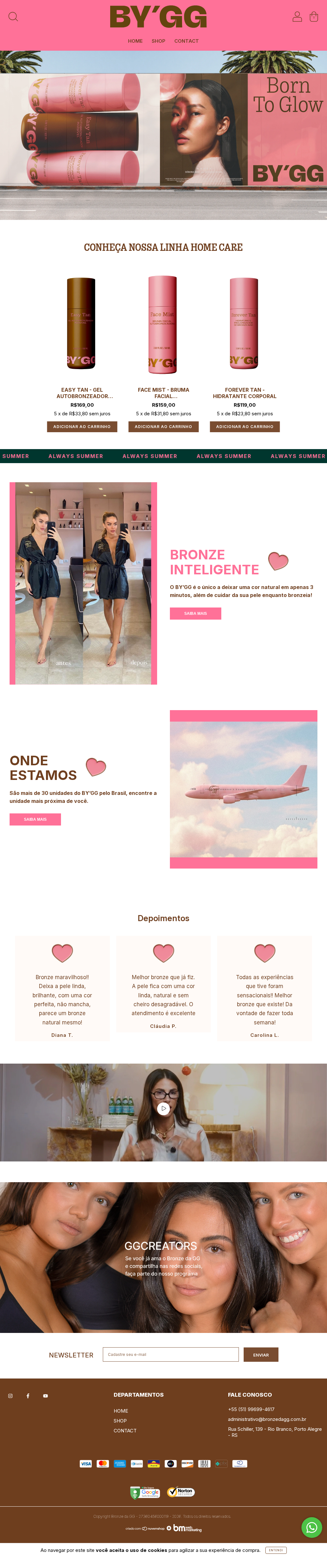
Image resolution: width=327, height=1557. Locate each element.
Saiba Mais (195, 613)
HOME (135, 41)
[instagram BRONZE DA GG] (11, 1395)
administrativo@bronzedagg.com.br (267, 1419)
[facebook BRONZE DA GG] (28, 1395)
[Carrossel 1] (163, 1257)
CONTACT (186, 41)
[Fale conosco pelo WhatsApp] (311, 1527)
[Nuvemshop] (145, 1530)
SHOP (158, 41)
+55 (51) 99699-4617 (251, 1409)
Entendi (276, 1550)
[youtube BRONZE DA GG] (45, 1395)
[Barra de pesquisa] (13, 19)
